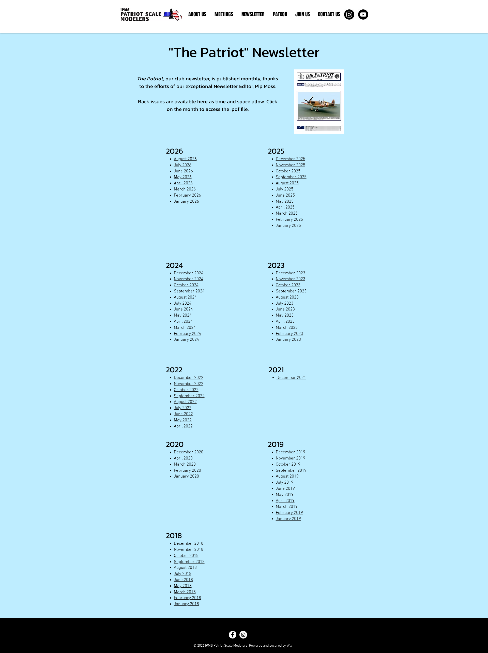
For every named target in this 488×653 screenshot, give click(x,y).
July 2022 (182, 408)
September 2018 (189, 562)
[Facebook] (232, 635)
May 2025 (285, 201)
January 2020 (186, 476)
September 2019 (291, 470)
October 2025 (288, 171)
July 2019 (284, 482)
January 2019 (288, 519)
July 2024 (182, 303)
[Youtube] (363, 14)
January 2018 (186, 604)
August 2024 (185, 297)
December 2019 (290, 452)
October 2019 (288, 464)
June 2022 (183, 414)
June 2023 (285, 309)
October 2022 (186, 390)
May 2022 (183, 420)
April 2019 (285, 500)
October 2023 (288, 285)
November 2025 (290, 165)
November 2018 (188, 549)
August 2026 (185, 159)
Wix (289, 646)
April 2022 (183, 426)
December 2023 (290, 273)
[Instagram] (349, 14)
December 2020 (188, 452)
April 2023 (285, 321)
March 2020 (185, 464)
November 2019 (290, 458)
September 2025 (291, 177)
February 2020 (187, 470)
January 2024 (186, 339)
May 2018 (183, 586)
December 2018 (188, 543)
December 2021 (291, 377)
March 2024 (185, 327)
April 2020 (183, 458)
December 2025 (290, 159)
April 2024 (183, 321)
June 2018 (183, 580)
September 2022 (189, 396)
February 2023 (289, 333)
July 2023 (284, 303)
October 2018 (186, 555)
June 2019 (285, 488)
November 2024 (188, 279)
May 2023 (285, 315)
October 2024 (186, 285)
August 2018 (185, 567)
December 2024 (188, 273)
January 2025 (288, 225)
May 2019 (285, 494)
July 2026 (182, 165)
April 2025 (285, 207)
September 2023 (291, 291)
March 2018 (185, 592)
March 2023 (287, 327)
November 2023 (290, 279)
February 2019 (289, 512)
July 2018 (182, 573)
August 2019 (287, 476)
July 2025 (284, 189)
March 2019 (287, 506)
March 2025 (287, 213)
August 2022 (185, 402)
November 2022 (188, 384)
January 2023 (288, 339)
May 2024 (183, 315)
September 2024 (189, 291)
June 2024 (183, 309)
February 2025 (289, 219)
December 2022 (188, 377)
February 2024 (187, 333)
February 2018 (187, 598)
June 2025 (285, 195)
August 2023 (287, 297)
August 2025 (287, 183)
